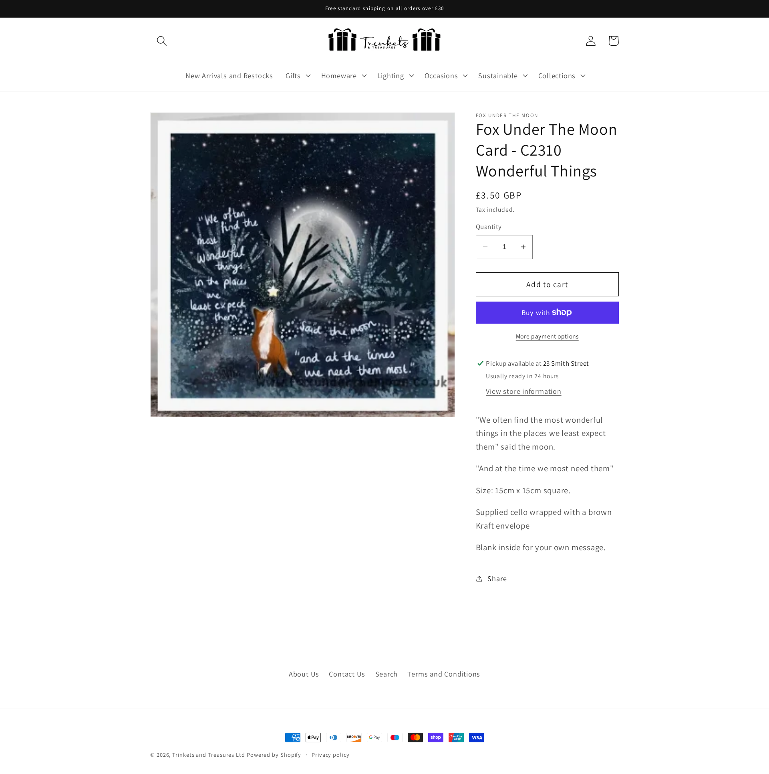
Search (386, 674)
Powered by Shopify (274, 754)
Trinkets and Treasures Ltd (208, 754)
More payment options (547, 336)
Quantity (489, 226)
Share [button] (497, 578)
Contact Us (347, 674)
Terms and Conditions (443, 674)
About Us (304, 674)
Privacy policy (331, 754)
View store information (523, 390)
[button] (161, 40)
